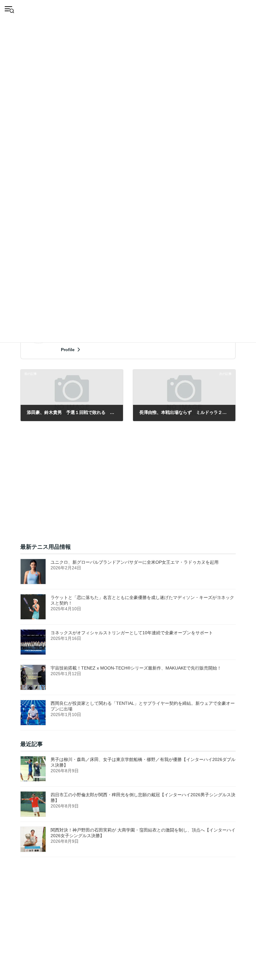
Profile (68, 349)
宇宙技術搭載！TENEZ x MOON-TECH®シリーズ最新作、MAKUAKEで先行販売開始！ (136, 667)
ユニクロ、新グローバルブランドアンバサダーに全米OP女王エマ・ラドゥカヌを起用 (135, 562)
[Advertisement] (128, 489)
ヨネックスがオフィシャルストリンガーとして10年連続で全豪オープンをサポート (134, 632)
